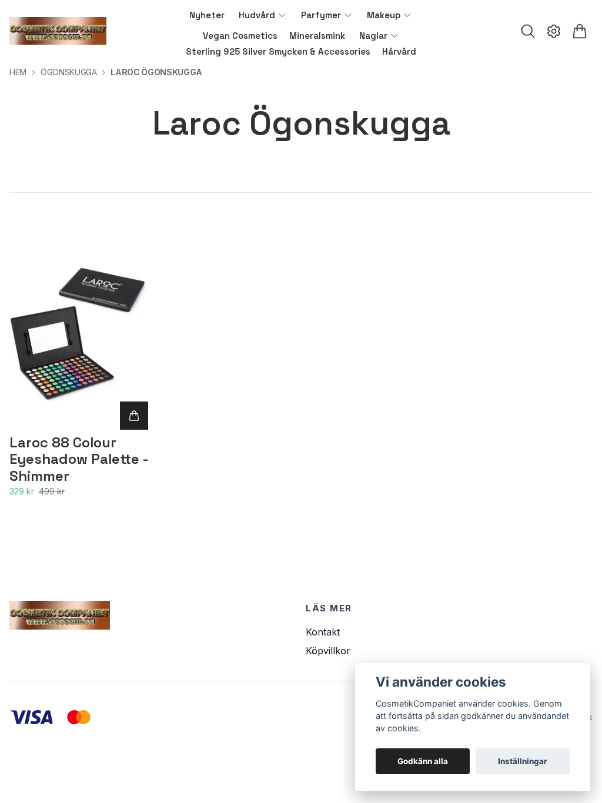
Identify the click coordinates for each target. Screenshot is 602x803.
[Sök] (528, 31)
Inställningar (522, 761)
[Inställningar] (554, 31)
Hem (17, 72)
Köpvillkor (328, 651)
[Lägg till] (134, 416)
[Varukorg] (580, 31)
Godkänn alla (422, 761)
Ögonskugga (69, 72)
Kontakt (323, 632)
